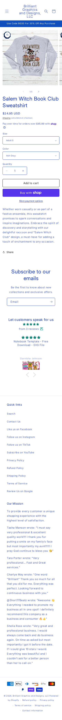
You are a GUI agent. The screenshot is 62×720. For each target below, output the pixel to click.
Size (5, 133)
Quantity (7, 164)
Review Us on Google (20, 491)
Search (11, 413)
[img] (31, 324)
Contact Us (13, 421)
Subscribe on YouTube (20, 452)
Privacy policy (47, 700)
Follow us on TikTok (18, 444)
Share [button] (10, 252)
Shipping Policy (16, 475)
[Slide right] (38, 91)
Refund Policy (15, 468)
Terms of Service (17, 483)
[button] (7, 11)
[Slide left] (23, 91)
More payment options (31, 201)
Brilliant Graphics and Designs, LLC (31, 696)
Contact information (32, 710)
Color (6, 148)
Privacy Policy (15, 460)
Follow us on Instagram (21, 436)
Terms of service (23, 705)
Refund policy (29, 700)
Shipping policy (43, 705)
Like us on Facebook (19, 429)
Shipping (7, 118)
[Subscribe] (51, 302)
